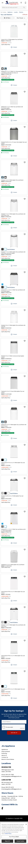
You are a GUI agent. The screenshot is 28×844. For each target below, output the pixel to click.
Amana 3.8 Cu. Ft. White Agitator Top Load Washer (12, 39)
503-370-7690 (10, 774)
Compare (15, 47)
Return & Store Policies (8, 759)
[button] (2, 3)
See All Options (11, 249)
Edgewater (6, 767)
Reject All (7, 841)
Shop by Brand (6, 751)
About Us (4, 755)
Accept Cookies (20, 841)
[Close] (26, 824)
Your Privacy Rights (14, 836)
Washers (21, 12)
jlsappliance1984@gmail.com (13, 776)
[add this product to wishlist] (25, 24)
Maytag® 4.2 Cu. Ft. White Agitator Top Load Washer (12, 180)
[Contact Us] (25, 3)
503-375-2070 (10, 787)
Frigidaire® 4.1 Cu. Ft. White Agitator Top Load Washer (12, 564)
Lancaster (6, 780)
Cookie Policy (8, 833)
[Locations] (21, 3)
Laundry (16, 12)
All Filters (8, 18)
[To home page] (11, 3)
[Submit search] (24, 7)
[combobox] (20, 18)
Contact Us (5, 757)
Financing (4, 753)
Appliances (10, 12)
